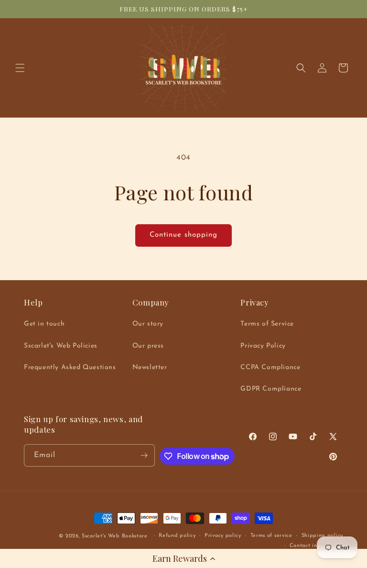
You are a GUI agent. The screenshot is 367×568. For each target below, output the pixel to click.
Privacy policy (223, 535)
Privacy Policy (262, 346)
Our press (148, 346)
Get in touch (44, 324)
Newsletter (149, 367)
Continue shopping (183, 235)
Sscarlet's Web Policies (60, 346)
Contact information (316, 545)
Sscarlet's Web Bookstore (115, 536)
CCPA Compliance (270, 367)
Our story (147, 324)
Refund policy (177, 535)
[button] (183, 558)
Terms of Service (267, 324)
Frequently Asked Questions (70, 367)
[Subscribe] (143, 455)
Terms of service (271, 535)
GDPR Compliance (270, 389)
